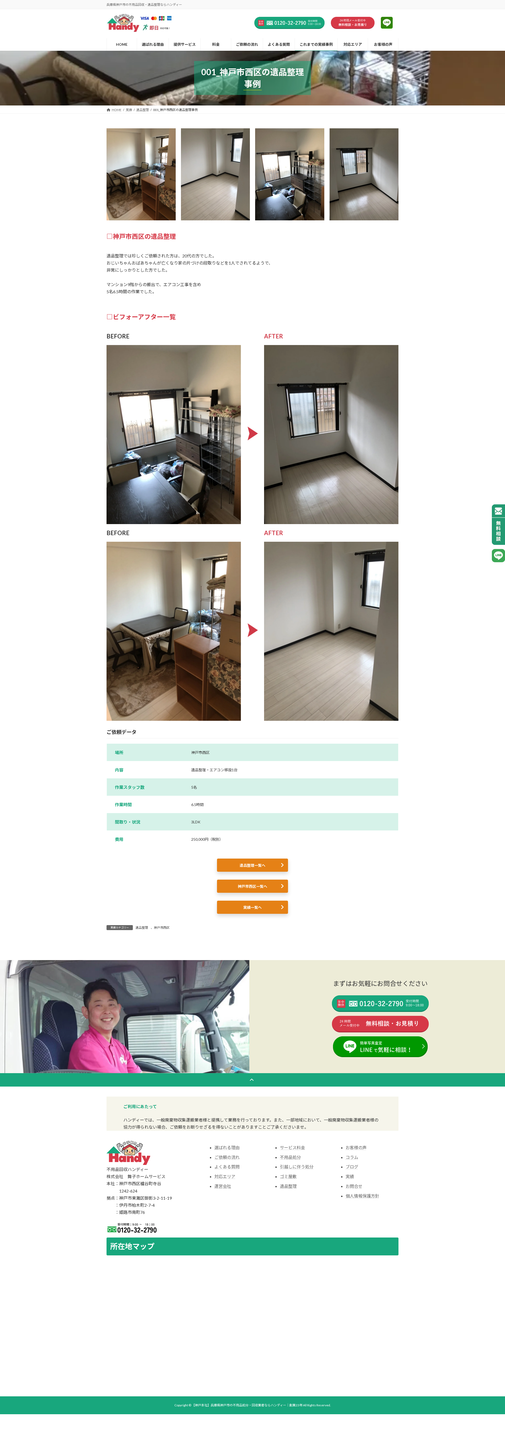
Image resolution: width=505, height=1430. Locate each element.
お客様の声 (356, 1147)
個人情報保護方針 (362, 1195)
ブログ (352, 1166)
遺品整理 (141, 928)
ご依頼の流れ (227, 1157)
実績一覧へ (252, 907)
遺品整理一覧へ (252, 865)
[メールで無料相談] (498, 524)
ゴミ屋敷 (288, 1176)
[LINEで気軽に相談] (498, 555)
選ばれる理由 (227, 1147)
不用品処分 (290, 1157)
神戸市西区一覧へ (252, 886)
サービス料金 (292, 1147)
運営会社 (222, 1186)
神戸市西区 (162, 928)
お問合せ (354, 1186)
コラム (352, 1157)
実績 (350, 1176)
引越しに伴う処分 (297, 1166)
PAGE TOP (488, 1282)
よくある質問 (227, 1166)
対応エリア (224, 1176)
